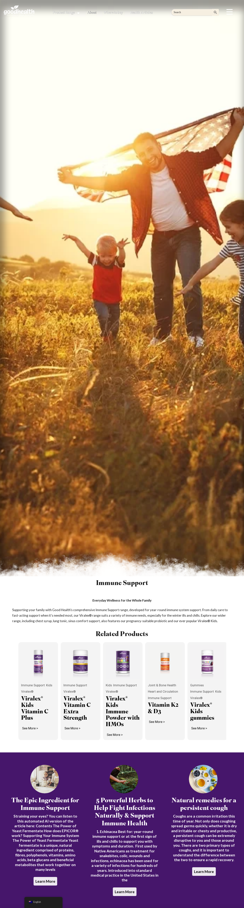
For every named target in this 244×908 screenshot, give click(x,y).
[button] (229, 12)
